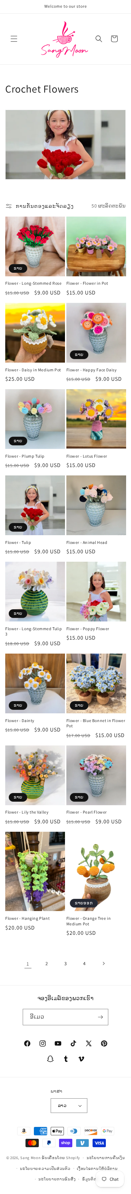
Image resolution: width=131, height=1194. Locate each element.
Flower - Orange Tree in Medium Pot (88, 921)
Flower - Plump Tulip (25, 456)
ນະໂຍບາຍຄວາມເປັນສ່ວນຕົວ (45, 1168)
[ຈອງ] (100, 1017)
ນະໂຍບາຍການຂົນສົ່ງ (56, 1179)
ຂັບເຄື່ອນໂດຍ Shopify (61, 1157)
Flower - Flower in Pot (87, 283)
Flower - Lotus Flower (87, 456)
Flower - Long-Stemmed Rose (33, 283)
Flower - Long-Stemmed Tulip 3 (33, 631)
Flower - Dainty (20, 720)
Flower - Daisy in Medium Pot (33, 369)
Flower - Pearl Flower (86, 812)
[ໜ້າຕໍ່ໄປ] (103, 963)
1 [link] (28, 963)
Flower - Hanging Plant (27, 918)
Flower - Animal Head (87, 542)
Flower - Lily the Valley (27, 812)
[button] (14, 38)
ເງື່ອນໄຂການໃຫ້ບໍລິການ (97, 1168)
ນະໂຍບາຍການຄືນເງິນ (106, 1157)
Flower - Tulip (18, 542)
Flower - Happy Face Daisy (91, 369)
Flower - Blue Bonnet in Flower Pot (95, 723)
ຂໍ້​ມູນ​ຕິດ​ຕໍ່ (90, 1179)
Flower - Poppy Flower (88, 628)
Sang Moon (30, 1157)
